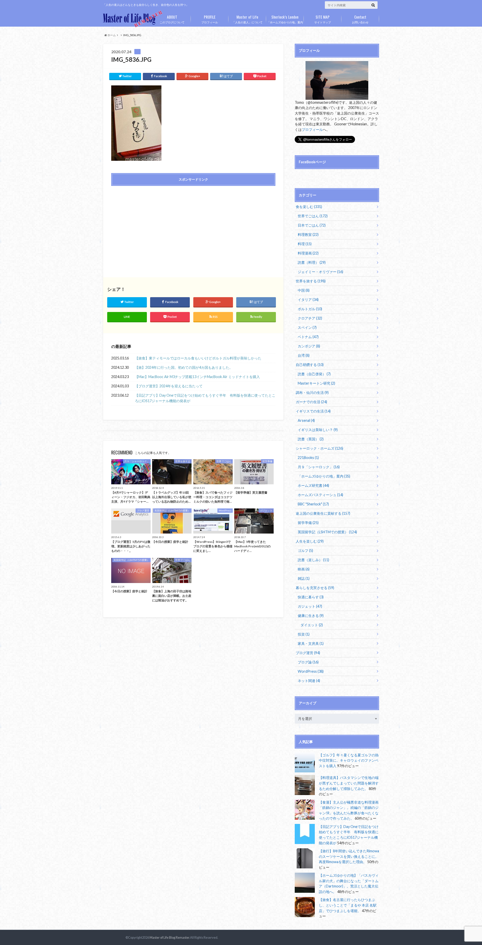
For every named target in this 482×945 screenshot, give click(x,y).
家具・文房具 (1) (311, 643)
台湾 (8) (304, 355)
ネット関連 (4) (309, 680)
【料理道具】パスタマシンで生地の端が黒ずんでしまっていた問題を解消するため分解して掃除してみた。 (349, 783)
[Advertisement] (151, 226)
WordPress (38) (311, 671)
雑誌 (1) (304, 578)
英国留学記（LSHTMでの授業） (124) (327, 532)
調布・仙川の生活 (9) (312, 392)
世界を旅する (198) (311, 281)
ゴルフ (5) (305, 550)
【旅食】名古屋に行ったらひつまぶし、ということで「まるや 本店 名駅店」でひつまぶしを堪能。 (348, 905)
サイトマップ (322, 19)
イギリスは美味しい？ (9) (318, 430)
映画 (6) (304, 569)
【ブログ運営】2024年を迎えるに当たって (169, 386)
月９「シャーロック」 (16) (319, 467)
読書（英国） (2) (311, 439)
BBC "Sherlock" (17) (313, 504)
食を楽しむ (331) (309, 206)
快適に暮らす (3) (311, 597)
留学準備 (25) (308, 522)
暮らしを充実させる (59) (315, 588)
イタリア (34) (308, 299)
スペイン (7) (307, 327)
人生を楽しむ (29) (310, 541)
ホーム (111, 35)
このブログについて (172, 19)
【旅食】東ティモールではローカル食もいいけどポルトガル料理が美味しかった (198, 358)
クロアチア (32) (310, 318)
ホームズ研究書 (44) (313, 485)
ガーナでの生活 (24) (311, 402)
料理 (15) (305, 244)
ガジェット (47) (310, 606)
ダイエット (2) (311, 625)
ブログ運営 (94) (308, 653)
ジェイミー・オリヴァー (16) (320, 272)
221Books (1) (308, 457)
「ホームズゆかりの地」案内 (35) (324, 476)
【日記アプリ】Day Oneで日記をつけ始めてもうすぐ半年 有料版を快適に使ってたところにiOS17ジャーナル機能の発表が (205, 398)
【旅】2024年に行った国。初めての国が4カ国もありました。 (184, 367)
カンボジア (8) (309, 346)
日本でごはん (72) (312, 225)
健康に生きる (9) (311, 615)
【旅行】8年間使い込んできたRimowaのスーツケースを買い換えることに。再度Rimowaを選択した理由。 (349, 856)
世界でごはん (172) (313, 216)
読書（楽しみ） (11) (313, 560)
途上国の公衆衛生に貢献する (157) (323, 513)
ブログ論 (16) (308, 662)
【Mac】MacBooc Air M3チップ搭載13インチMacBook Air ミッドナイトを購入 (197, 377)
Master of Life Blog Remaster (169, 937)
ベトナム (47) (308, 337)
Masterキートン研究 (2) (316, 383)
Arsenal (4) (306, 420)
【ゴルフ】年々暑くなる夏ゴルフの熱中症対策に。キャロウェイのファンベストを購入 (349, 760)
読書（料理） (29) (312, 262)
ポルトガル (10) (310, 309)
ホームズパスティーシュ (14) (320, 495)
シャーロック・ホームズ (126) (319, 448)
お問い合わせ (360, 19)
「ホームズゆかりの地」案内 (285, 19)
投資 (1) (304, 634)
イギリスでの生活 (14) (313, 411)
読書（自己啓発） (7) (314, 374)
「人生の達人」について (247, 19)
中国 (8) (304, 290)
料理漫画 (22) (308, 253)
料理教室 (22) (308, 234)
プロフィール (209, 19)
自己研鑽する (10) (310, 364)
